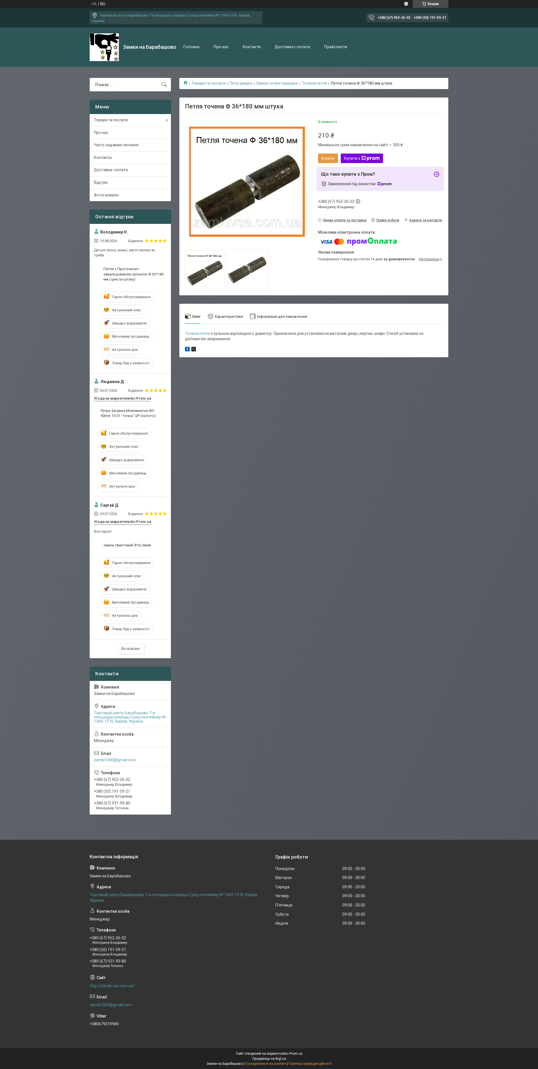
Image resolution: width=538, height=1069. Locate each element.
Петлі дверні (240, 83)
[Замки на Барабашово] (104, 47)
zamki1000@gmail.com (115, 760)
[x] (193, 350)
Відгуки (101, 182)
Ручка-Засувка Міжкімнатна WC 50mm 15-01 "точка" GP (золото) (128, 413)
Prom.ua (295, 1054)
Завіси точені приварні (277, 83)
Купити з (352, 158)
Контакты (103, 157)
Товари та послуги (208, 83)
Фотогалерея (106, 195)
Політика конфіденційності (310, 1064)
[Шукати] (164, 84)
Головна (191, 47)
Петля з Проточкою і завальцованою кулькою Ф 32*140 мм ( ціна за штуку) (133, 274)
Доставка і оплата (292, 47)
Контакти (252, 47)
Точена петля (314, 83)
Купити (328, 158)
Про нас (221, 47)
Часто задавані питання (116, 145)
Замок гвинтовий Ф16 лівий (127, 545)
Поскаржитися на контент (265, 1064)
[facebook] (187, 350)
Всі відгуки (130, 648)
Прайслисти (335, 47)
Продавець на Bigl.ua (269, 1059)
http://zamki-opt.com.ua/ (112, 986)
